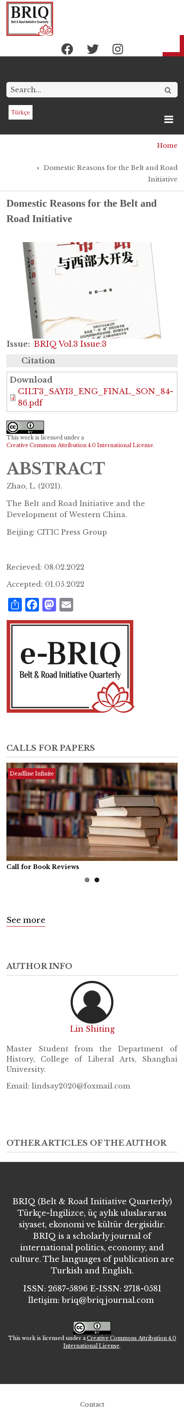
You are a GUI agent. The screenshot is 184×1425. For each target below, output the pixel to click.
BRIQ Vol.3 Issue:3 (70, 344)
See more (25, 920)
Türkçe (20, 112)
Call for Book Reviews (42, 867)
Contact (92, 1404)
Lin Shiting (92, 1029)
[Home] (29, 18)
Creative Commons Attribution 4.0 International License (79, 445)
